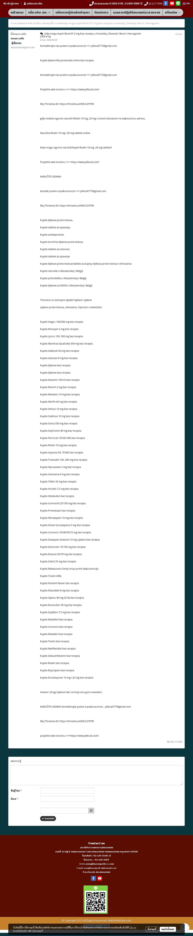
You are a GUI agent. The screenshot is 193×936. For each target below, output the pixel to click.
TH (188, 3)
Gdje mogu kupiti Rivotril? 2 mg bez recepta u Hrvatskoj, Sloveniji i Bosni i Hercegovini (111, 23)
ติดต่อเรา (101, 12)
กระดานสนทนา (19, 23)
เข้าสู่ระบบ (12, 3)
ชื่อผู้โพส (16, 790)
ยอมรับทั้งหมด (167, 929)
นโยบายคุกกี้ (37, 930)
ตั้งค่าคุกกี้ (152, 929)
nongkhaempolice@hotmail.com (100, 868)
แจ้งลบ (178, 34)
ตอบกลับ (49, 818)
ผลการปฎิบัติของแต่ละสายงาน (136, 12)
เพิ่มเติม (171, 12)
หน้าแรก (17, 12)
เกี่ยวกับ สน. (38, 12)
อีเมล (14, 798)
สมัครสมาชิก (34, 3)
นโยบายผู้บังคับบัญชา (72, 12)
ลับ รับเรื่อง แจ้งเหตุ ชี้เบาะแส (45, 23)
